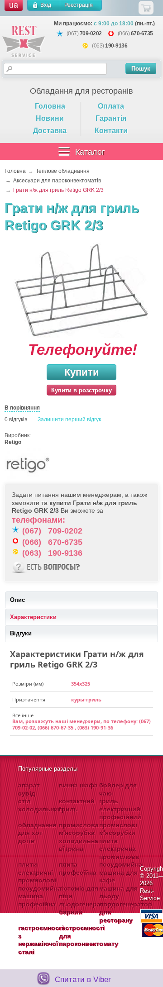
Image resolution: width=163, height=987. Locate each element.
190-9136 (116, 46)
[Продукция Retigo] (27, 480)
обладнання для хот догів (37, 832)
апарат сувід (29, 789)
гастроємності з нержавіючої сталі (41, 939)
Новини (50, 118)
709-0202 (91, 33)
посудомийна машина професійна (39, 896)
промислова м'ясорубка (79, 829)
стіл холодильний (40, 805)
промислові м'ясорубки (118, 829)
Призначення (28, 699)
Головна (50, 106)
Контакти (111, 130)
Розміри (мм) (27, 684)
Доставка (50, 130)
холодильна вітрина (78, 845)
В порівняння (22, 408)
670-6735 (142, 33)
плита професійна (77, 868)
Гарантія (111, 118)
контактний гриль (77, 805)
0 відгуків (16, 419)
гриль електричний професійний (120, 808)
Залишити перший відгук (69, 419)
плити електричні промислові (37, 872)
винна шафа (78, 785)
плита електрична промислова (119, 848)
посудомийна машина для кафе (120, 872)
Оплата (111, 106)
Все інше (23, 715)
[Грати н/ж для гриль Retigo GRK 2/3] (81, 291)
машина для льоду (118, 892)
